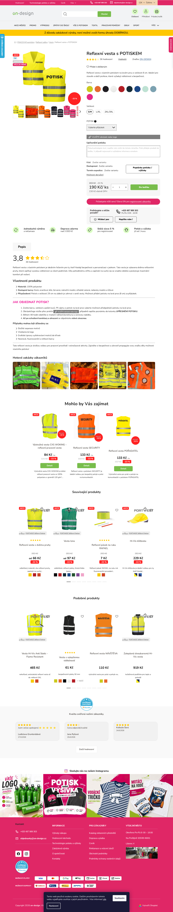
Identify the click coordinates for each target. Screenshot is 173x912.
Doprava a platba (97, 838)
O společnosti (58, 853)
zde (104, 899)
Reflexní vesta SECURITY (86, 447)
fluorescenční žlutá (100, 679)
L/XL (98, 111)
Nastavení (53, 905)
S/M (90, 111)
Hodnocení (19, 3)
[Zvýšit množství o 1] (126, 187)
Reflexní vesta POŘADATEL (123, 450)
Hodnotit (122, 59)
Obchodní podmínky (98, 853)
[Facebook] (18, 854)
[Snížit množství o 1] (113, 187)
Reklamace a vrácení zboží (101, 848)
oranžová (36, 679)
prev (15, 544)
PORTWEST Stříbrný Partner (35, 533)
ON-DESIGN (145, 59)
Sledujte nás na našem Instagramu (89, 771)
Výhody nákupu (59, 833)
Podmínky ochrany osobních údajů (104, 859)
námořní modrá (64, 573)
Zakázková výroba (60, 848)
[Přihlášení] (145, 14)
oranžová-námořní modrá (140, 573)
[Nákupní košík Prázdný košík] (156, 14)
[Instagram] (26, 854)
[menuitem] (20, 25)
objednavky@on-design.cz (123, 3)
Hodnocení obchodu (61, 838)
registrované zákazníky (140, 201)
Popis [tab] (22, 247)
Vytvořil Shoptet (150, 905)
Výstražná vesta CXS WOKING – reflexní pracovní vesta (50, 446)
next (158, 544)
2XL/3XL (109, 111)
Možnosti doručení (95, 174)
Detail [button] (50, 465)
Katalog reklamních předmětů (102, 833)
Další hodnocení (86, 749)
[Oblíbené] (134, 14)
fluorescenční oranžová (60, 679)
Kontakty (56, 859)
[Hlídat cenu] (101, 219)
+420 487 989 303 (100, 3)
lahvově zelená (73, 573)
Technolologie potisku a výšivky (42, 3)
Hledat (104, 14)
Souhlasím (119, 898)
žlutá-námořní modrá (137, 679)
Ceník (63, 3)
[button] (50, 464)
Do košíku (144, 187)
